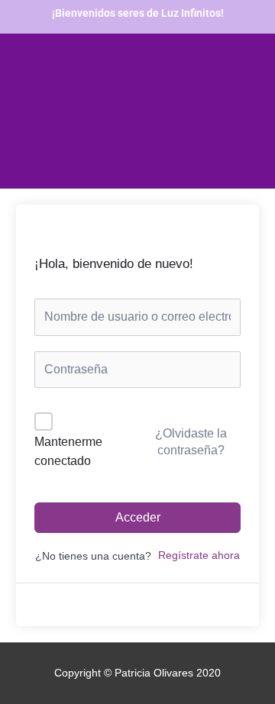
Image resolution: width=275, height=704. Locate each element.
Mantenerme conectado (68, 451)
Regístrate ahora (199, 555)
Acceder (137, 517)
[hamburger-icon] (51, 175)
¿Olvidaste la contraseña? (191, 442)
